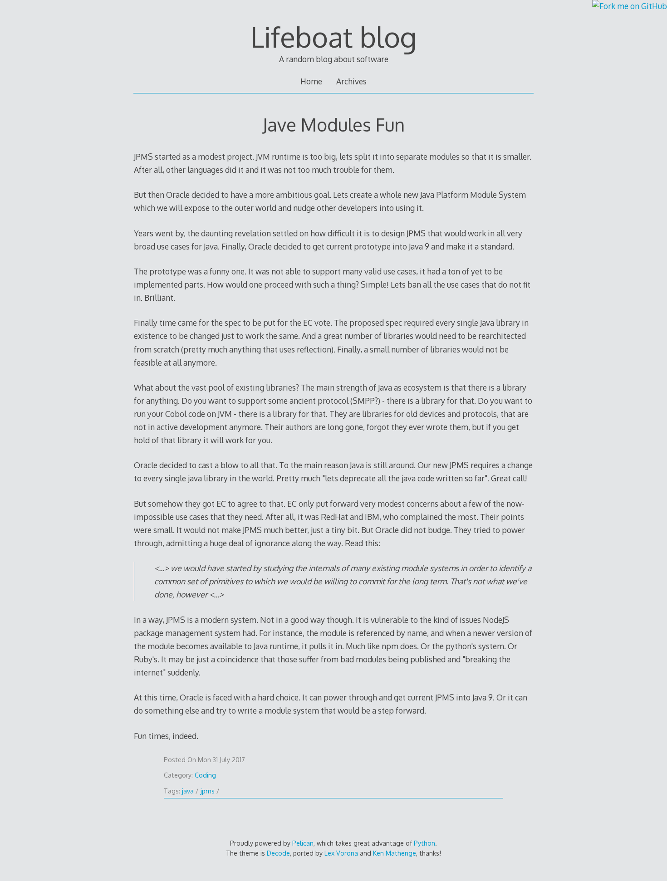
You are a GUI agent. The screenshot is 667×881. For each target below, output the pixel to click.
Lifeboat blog (333, 36)
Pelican (303, 843)
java (188, 791)
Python (424, 843)
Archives (351, 81)
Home (311, 81)
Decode (278, 853)
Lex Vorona (341, 853)
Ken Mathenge (394, 853)
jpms (208, 791)
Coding (205, 775)
